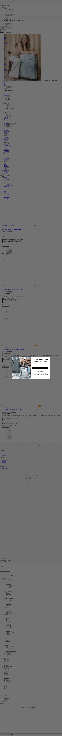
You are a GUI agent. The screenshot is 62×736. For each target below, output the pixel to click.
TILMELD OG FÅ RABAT (40, 368)
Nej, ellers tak (40, 371)
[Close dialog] (48, 358)
